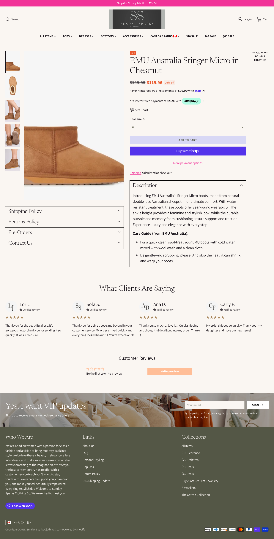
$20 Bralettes (190, 460)
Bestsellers (189, 488)
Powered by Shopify (73, 529)
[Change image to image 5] (12, 160)
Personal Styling (93, 460)
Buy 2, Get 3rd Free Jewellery (200, 481)
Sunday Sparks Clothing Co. (43, 529)
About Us (88, 446)
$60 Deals (188, 474)
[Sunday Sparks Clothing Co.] (137, 19)
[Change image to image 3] (12, 111)
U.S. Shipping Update (96, 481)
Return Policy (91, 474)
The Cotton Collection (196, 495)
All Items (187, 446)
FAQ (85, 453)
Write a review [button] (170, 371)
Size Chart (141, 110)
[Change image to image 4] (12, 135)
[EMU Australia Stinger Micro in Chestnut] (74, 125)
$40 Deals (188, 467)
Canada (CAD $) (20, 522)
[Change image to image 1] (12, 62)
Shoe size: (137, 119)
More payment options (187, 163)
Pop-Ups (88, 467)
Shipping (135, 173)
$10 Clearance (191, 453)
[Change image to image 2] (12, 86)
